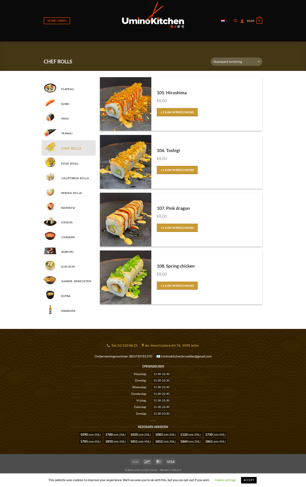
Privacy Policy (171, 470)
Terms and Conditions (140, 470)
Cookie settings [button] (225, 480)
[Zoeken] (235, 21)
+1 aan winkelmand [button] (177, 112)
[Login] (242, 20)
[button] (254, 21)
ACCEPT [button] (249, 480)
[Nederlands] (224, 21)
